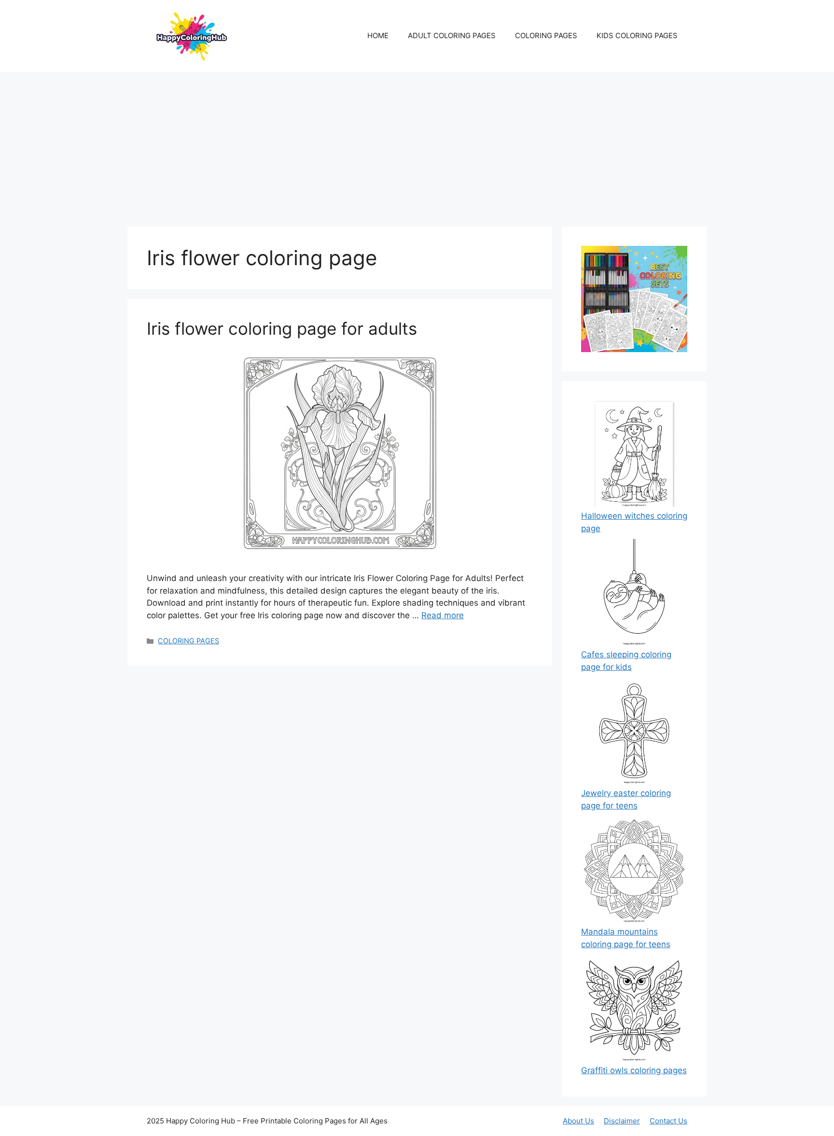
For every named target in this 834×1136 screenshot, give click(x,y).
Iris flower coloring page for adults (282, 328)
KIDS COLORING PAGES (637, 35)
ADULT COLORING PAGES (452, 35)
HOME (378, 35)
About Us (578, 1120)
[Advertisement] (417, 144)
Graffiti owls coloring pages (634, 1070)
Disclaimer (622, 1120)
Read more (442, 615)
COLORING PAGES (546, 35)
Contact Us (668, 1120)
